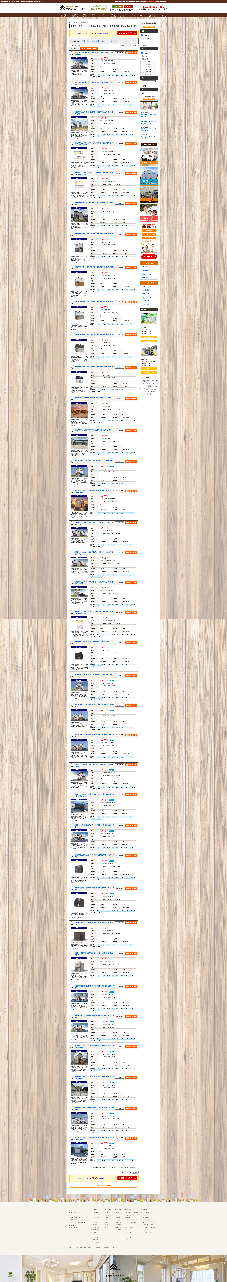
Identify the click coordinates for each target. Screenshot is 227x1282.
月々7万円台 (128, 1234)
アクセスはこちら (149, 341)
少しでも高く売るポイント (148, 1227)
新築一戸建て (86, 41)
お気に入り (131, 1)
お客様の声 (123, 15)
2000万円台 (118, 1222)
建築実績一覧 (94, 1230)
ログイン (151, 1)
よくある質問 (144, 1230)
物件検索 (144, 267)
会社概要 (133, 15)
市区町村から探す (147, 274)
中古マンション (147, 42)
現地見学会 (75, 15)
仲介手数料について (146, 1232)
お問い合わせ (153, 15)
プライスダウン (119, 1215)
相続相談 (143, 1234)
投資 (115, 41)
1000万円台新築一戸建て (131, 1212)
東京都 (145, 56)
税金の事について (96, 1227)
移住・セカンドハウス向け (132, 1230)
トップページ (94, 1212)
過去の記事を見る (149, 144)
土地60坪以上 (128, 1227)
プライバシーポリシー (97, 1242)
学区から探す (146, 270)
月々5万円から (146, 290)
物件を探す (64, 15)
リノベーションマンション (132, 1225)
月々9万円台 (128, 1239)
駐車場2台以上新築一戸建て (132, 1220)
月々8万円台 (128, 1237)
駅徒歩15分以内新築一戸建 (132, 1215)
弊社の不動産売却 (146, 1212)
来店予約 (163, 15)
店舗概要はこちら (149, 337)
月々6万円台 (128, 1232)
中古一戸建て (96, 41)
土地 (103, 15)
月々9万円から (146, 304)
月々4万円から (146, 286)
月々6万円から (146, 293)
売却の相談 (94, 1225)
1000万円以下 (118, 1217)
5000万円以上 (118, 1230)
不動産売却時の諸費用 (147, 1225)
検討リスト (108, 1227)
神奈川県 (145, 59)
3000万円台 (118, 1225)
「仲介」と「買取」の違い (148, 1222)
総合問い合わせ (95, 1237)
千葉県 (145, 53)
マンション (94, 15)
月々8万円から (146, 301)
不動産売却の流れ (146, 1220)
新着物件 (117, 1212)
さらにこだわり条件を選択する (149, 96)
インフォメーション (96, 1215)
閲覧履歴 (141, 1)
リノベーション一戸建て (131, 1222)
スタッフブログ (95, 1217)
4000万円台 (118, 1227)
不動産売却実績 (145, 1217)
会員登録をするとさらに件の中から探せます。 (93, 33)
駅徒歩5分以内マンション (131, 1217)
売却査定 (143, 1215)
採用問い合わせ (95, 1239)
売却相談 (142, 15)
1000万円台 (118, 1220)
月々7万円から (146, 297)
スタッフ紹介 (112, 15)
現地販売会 (145, 277)
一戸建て (84, 15)
